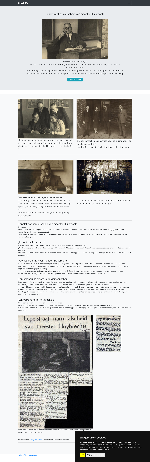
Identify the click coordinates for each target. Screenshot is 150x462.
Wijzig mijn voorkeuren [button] (95, 455)
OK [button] (83, 455)
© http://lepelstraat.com (27, 455)
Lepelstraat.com (75, 80)
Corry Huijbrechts (36, 440)
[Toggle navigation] (129, 3)
